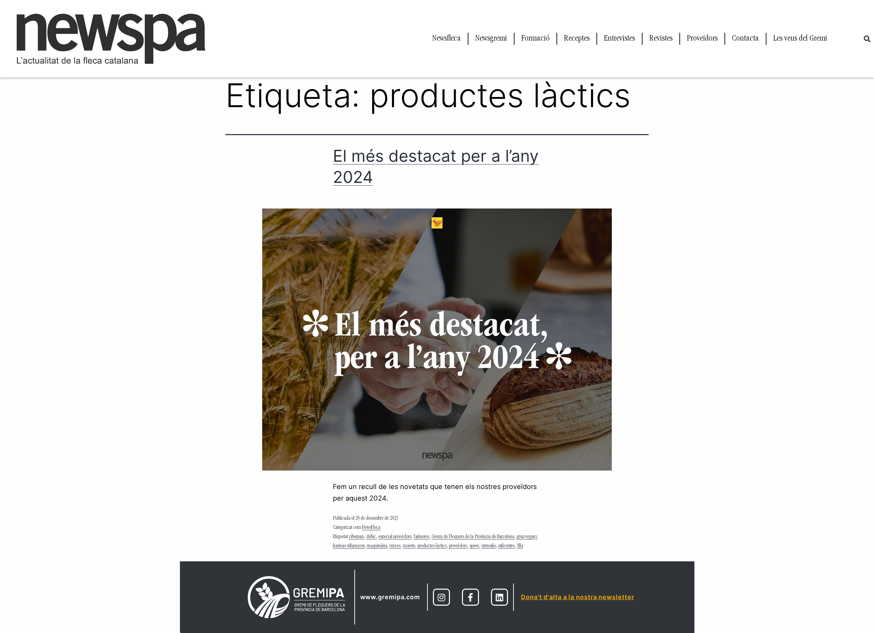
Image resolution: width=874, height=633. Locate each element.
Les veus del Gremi (800, 38)
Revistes (661, 38)
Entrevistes (619, 38)
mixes (395, 546)
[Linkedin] (499, 597)
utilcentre (506, 546)
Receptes (577, 38)
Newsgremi (491, 38)
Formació (535, 38)
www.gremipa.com (390, 597)
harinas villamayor (348, 546)
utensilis (488, 546)
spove (474, 546)
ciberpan (356, 537)
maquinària (377, 546)
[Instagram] (441, 597)
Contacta (745, 38)
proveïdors (458, 546)
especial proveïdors (394, 537)
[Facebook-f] (470, 597)
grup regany (527, 537)
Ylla (520, 546)
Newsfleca (446, 38)
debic (371, 537)
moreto (409, 546)
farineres (421, 537)
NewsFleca (371, 528)
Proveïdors (702, 38)
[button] (867, 39)
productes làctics (432, 546)
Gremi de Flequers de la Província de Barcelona (473, 537)
